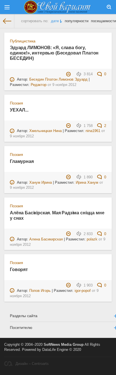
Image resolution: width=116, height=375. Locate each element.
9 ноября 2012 (64, 85)
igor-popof (83, 291)
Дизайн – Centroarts (32, 364)
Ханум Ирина (40, 183)
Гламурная (22, 161)
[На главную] (7, 21)
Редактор (38, 85)
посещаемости (103, 21)
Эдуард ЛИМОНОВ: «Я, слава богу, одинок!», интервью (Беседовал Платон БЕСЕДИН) (54, 53)
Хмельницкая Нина (45, 131)
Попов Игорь (40, 291)
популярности (76, 21)
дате (55, 21)
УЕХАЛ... (19, 109)
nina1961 (93, 131)
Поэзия (16, 103)
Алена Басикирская (46, 239)
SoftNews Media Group (64, 345)
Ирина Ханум (87, 183)
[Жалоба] (69, 74)
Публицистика (22, 41)
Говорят (19, 269)
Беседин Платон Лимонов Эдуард (58, 79)
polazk (92, 239)
